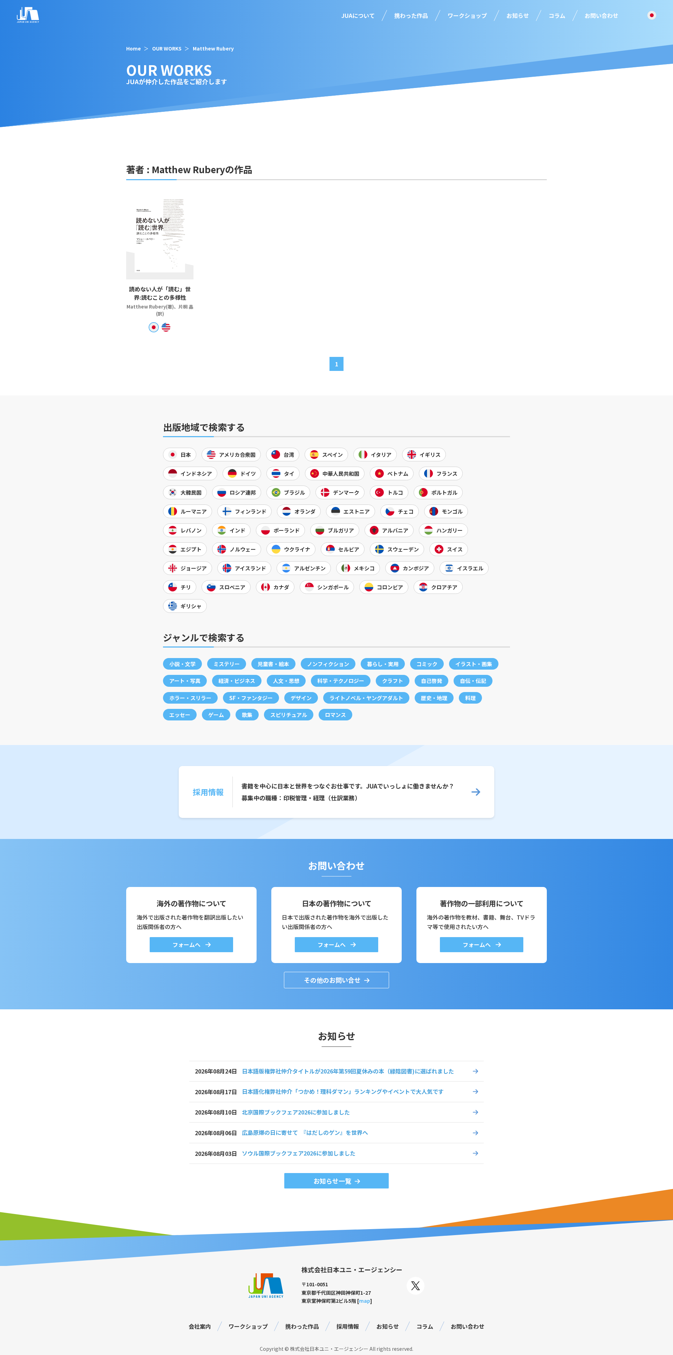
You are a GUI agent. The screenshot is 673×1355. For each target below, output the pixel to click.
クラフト (392, 680)
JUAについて (358, 15)
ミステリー (226, 664)
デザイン (301, 698)
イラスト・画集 (473, 664)
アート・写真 (184, 680)
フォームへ (187, 944)
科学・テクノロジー (340, 680)
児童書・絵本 (273, 664)
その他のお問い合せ (332, 979)
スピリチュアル (288, 714)
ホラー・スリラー (190, 698)
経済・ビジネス (236, 680)
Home (133, 48)
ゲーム (216, 714)
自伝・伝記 (473, 680)
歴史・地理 (434, 698)
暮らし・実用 (383, 664)
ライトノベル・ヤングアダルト (366, 698)
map (364, 1300)
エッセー (179, 714)
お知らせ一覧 (332, 1180)
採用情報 (347, 1326)
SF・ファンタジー (251, 698)
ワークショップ (467, 15)
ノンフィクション (328, 664)
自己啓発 (431, 680)
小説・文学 (182, 664)
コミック (426, 664)
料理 (470, 698)
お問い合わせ (601, 15)
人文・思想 (286, 680)
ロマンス (335, 714)
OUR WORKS (167, 48)
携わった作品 (411, 15)
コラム (557, 15)
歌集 (247, 714)
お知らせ (518, 15)
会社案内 (200, 1326)
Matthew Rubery (213, 48)
